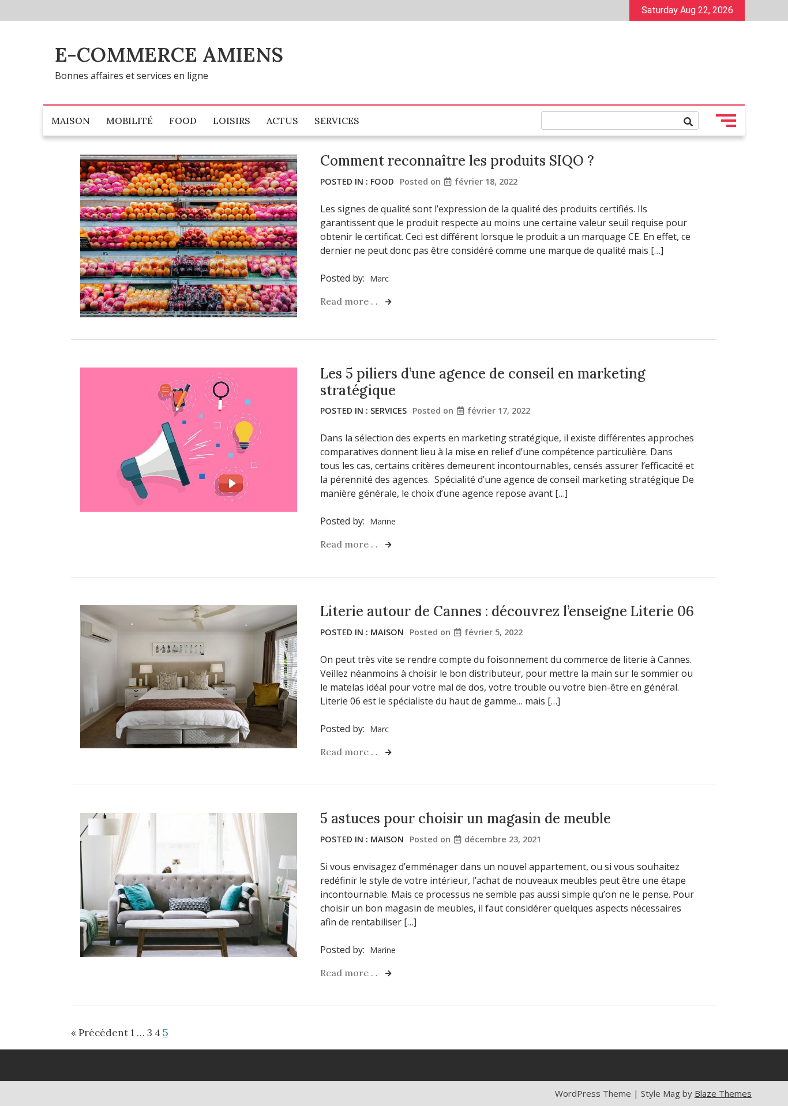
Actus (282, 120)
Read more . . (350, 301)
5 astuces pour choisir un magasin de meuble (465, 818)
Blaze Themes (723, 1093)
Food (183, 120)
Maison (70, 120)
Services (336, 120)
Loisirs (231, 120)
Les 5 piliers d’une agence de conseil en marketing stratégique (483, 382)
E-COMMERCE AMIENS (169, 55)
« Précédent (99, 1032)
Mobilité (129, 120)
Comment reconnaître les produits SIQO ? (457, 161)
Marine (383, 521)
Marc (379, 278)
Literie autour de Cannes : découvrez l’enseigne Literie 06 (507, 611)
